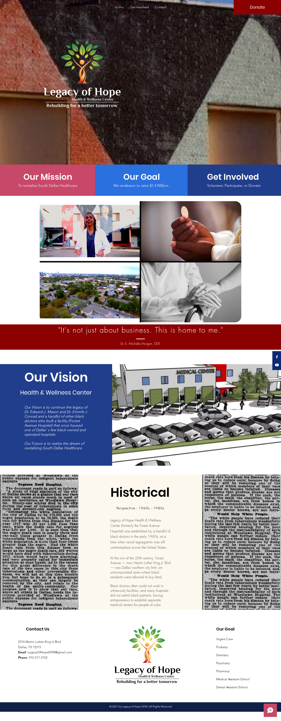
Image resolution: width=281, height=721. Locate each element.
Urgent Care (224, 639)
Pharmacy (223, 671)
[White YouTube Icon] (277, 365)
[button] (47, 177)
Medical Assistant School (233, 679)
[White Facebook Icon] (277, 357)
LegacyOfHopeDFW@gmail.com (50, 652)
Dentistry (222, 655)
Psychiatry (223, 663)
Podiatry (222, 647)
